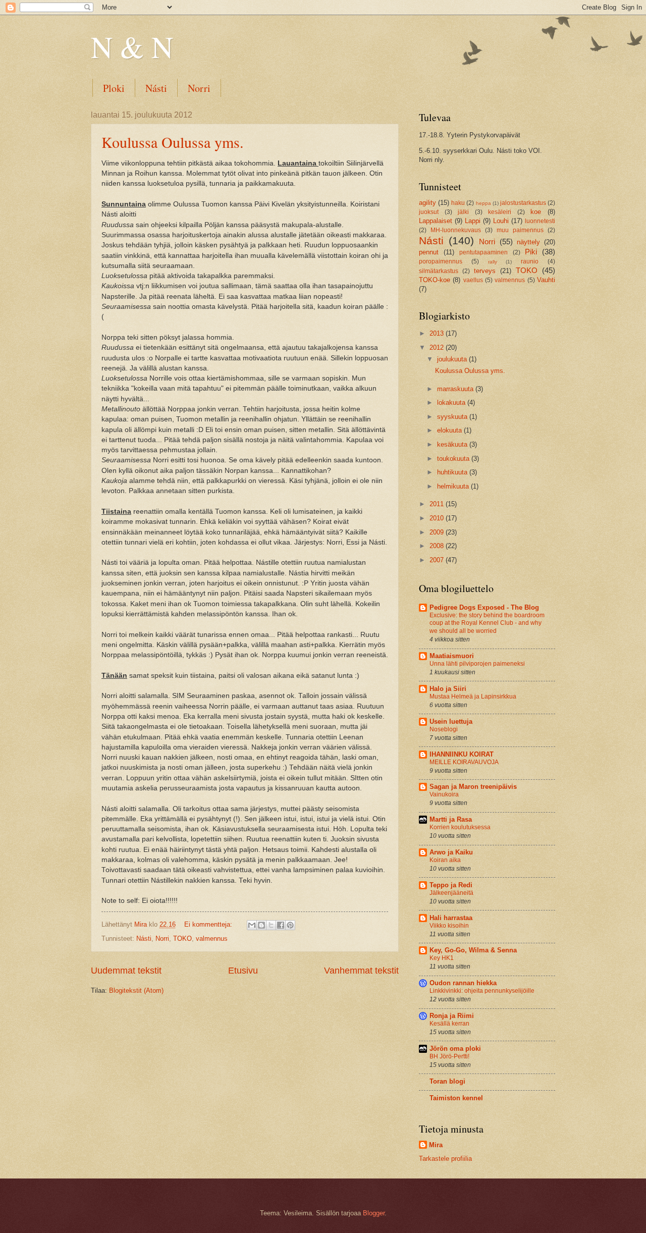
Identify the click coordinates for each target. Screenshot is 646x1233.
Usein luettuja (450, 721)
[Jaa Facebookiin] (281, 925)
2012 (437, 347)
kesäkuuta (453, 444)
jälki (463, 212)
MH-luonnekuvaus (455, 230)
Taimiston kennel (456, 1098)
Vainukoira (444, 794)
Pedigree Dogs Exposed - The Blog (484, 607)
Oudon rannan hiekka (463, 983)
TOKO (182, 938)
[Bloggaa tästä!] (261, 925)
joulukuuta (453, 359)
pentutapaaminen (483, 252)
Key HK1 (441, 957)
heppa (483, 203)
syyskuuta (453, 416)
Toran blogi (447, 1081)
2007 (437, 560)
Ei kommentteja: (209, 924)
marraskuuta (456, 389)
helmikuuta (454, 486)
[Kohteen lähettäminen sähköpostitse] (252, 925)
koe (535, 212)
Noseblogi (443, 729)
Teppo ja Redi (450, 885)
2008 (437, 546)
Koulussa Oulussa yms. (172, 142)
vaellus (473, 280)
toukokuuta (454, 458)
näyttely (528, 242)
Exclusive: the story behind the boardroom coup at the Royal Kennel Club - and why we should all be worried (487, 623)
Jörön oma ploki (455, 1048)
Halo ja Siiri (447, 688)
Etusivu (243, 971)
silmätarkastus (438, 271)
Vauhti (546, 280)
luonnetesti (540, 221)
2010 (437, 518)
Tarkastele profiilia (445, 1158)
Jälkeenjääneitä (451, 892)
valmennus (212, 938)
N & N (132, 46)
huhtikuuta (453, 472)
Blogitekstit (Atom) (136, 990)
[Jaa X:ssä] (271, 925)
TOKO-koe (434, 280)
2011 (437, 504)
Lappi (472, 221)
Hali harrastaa (450, 918)
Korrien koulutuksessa (460, 827)
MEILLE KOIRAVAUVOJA (464, 762)
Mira (436, 1145)
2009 (437, 532)
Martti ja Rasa (450, 819)
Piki (531, 251)
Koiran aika (445, 860)
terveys (485, 271)
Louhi (501, 221)
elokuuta (450, 430)
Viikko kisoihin (449, 925)
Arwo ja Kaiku (451, 852)
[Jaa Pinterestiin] (290, 925)
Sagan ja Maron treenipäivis (473, 786)
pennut (429, 252)
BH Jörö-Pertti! (449, 1056)
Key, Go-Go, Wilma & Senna (473, 950)
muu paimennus (520, 230)
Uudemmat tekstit (126, 971)
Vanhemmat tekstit (361, 971)
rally (492, 261)
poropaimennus (440, 261)
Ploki (114, 88)
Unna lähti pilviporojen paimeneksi (477, 663)
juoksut (429, 212)
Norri (199, 88)
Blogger (374, 1213)
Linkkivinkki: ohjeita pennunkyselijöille (481, 990)
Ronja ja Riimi (451, 1016)
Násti (156, 88)
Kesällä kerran (449, 1023)
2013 (437, 333)
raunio (530, 261)
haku (458, 203)
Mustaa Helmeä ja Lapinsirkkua (472, 696)
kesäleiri (499, 212)
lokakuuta (452, 402)
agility (427, 202)
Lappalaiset (435, 221)
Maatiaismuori (451, 656)
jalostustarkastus (523, 203)
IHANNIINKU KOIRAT (461, 754)
